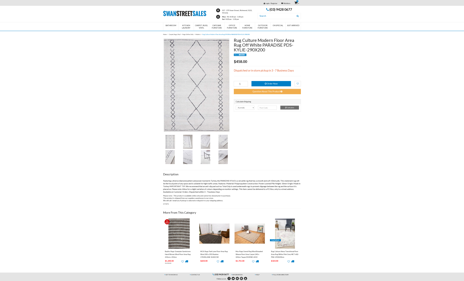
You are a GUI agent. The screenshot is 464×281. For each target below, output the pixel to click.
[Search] (297, 16)
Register (274, 3)
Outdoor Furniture (263, 26)
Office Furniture (232, 26)
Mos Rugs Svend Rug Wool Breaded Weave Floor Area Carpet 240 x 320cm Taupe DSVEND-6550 (249, 254)
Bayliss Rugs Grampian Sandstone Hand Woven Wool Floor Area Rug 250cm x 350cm (178, 254)
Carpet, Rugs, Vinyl (201, 26)
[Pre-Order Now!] (186, 261)
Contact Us (195, 275)
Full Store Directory (281, 275)
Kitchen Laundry (186, 26)
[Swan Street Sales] (184, 13)
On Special (278, 25)
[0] (296, 3)
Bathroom (171, 25)
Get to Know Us (172, 275)
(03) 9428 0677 (280, 9)
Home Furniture (247, 26)
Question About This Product (266, 91)
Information (237, 275)
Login (267, 3)
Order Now (272, 83)
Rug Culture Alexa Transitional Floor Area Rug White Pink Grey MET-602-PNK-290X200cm (285, 254)
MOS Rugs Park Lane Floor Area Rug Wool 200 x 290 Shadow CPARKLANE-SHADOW (214, 254)
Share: (236, 55)
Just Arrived (293, 25)
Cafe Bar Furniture (217, 26)
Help (257, 275)
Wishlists (286, 3)
